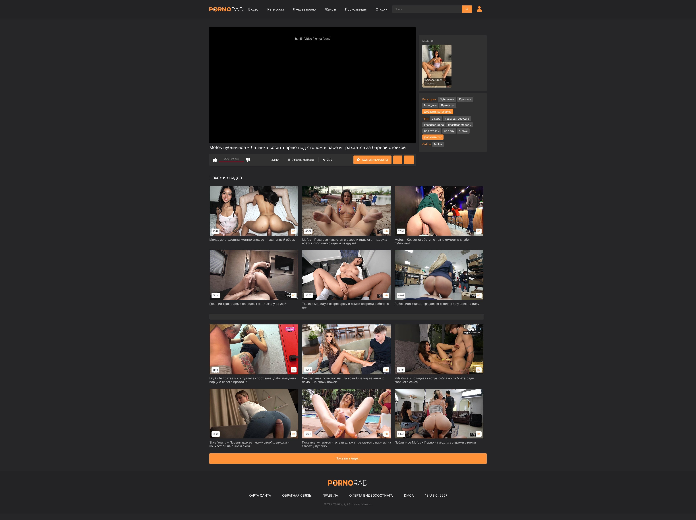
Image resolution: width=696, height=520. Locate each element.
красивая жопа (434, 125)
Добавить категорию (437, 111)
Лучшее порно (304, 9)
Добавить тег (433, 137)
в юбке (463, 131)
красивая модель (459, 125)
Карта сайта (260, 495)
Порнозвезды (356, 9)
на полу (449, 131)
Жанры (330, 9)
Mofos (438, 144)
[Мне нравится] (215, 160)
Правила (330, 495)
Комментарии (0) (375, 159)
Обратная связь (296, 495)
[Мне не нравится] (248, 160)
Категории (275, 9)
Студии (382, 9)
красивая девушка (457, 118)
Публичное (447, 99)
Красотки (465, 99)
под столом (432, 131)
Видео (253, 9)
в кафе (436, 118)
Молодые (430, 105)
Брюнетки (448, 105)
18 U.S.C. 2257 (436, 495)
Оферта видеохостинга (371, 495)
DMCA (409, 495)
